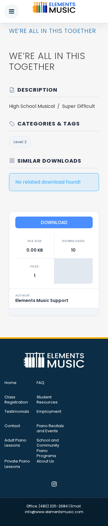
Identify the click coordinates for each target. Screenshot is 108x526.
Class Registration (16, 399)
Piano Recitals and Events (50, 428)
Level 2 (20, 142)
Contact (12, 426)
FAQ (40, 383)
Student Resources (47, 399)
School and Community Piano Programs (48, 448)
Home (10, 383)
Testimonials (16, 411)
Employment (49, 411)
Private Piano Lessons (17, 464)
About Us (45, 461)
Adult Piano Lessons (15, 443)
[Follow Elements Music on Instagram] (54, 485)
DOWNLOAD (54, 222)
